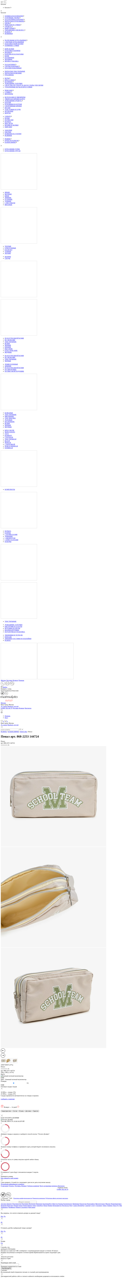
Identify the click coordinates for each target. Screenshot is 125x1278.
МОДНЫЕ (8, 194)
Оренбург (40, 1205)
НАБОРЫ (8, 541)
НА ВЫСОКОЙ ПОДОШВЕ (14, 371)
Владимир (25, 1204)
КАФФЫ (8, 533)
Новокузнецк (18, 1205)
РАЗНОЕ (8, 640)
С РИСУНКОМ (10, 203)
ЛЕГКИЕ (8, 253)
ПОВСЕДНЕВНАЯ (11, 446)
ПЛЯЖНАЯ (9, 448)
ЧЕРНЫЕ (8, 345)
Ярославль (31, 1207)
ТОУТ (7, 434)
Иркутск (55, 1204)
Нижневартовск (116, 1204)
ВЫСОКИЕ (9, 349)
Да (4, 1216)
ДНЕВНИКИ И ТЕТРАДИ (14, 635)
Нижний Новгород (7, 1205)
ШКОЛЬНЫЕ (9, 416)
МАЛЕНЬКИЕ (10, 422)
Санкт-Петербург (79, 1205)
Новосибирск (27, 1205)
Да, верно (4, 706)
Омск (34, 1205)
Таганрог (99, 1205)
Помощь (21, 680)
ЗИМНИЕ (8, 197)
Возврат (15, 680)
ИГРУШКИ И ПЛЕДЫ (12, 628)
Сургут (93, 1205)
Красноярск (91, 1204)
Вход (6, 718)
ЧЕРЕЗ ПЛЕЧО (10, 432)
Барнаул (9, 1204)
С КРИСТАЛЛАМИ (11, 540)
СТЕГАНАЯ (9, 437)
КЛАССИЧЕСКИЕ (11, 350)
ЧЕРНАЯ (8, 442)
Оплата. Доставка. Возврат (18, 1186)
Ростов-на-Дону (67, 1205)
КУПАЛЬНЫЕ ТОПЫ (12, 149)
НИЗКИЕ (8, 347)
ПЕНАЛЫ (8, 637)
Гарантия (35, 1111)
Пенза (45, 1205)
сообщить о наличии (8, 1099)
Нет (2, 1216)
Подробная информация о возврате (12, 1184)
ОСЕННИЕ (8, 199)
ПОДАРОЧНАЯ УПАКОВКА (15, 632)
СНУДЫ (7, 258)
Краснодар (83, 1204)
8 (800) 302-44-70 (6, 708)
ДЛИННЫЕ (9, 536)
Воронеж (39, 1204)
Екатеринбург (47, 1204)
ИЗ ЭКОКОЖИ (10, 340)
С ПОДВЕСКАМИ (11, 534)
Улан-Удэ (116, 1205)
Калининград (67, 1204)
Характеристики (6, 1111)
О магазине (4, 1186)
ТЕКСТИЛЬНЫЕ (10, 342)
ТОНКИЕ (8, 201)
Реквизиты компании (39, 1198)
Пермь (50, 1205)
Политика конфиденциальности (22, 1198)
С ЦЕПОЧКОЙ (10, 444)
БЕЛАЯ (7, 441)
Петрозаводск (57, 1205)
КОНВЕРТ (8, 435)
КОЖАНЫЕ (9, 413)
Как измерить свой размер (9, 1178)
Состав (15, 1111)
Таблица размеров (33, 1186)
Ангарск (3, 1204)
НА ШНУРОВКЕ (10, 369)
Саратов (87, 1205)
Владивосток (16, 1204)
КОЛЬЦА (8, 531)
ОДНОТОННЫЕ (10, 248)
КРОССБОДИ (9, 430)
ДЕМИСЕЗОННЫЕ (11, 364)
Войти (5, 687)
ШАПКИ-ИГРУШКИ (12, 630)
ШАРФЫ (8, 256)
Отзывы (21, 1111)
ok (1, 1222)
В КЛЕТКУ (8, 250)
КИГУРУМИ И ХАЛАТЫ (13, 626)
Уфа (120, 1205)
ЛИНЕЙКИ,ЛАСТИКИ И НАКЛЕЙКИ (18, 638)
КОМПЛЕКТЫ (10, 489)
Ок (2, 1243)
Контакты (28, 708)
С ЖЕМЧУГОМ (10, 538)
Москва (3, 680)
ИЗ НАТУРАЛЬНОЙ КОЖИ (14, 338)
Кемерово (76, 1204)
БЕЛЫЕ (7, 343)
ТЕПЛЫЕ (8, 246)
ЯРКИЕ (7, 192)
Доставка (9, 680)
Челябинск (11, 1207)
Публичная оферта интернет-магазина (57, 1198)
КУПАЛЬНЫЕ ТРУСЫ (12, 151)
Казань (60, 1204)
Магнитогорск (100, 1204)
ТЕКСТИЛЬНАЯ (10, 439)
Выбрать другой (13, 706)
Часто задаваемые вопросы (49, 1186)
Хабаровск (4, 1207)
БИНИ (7, 196)
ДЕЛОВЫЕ (8, 420)
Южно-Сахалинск (22, 1207)
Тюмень (109, 1205)
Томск (105, 1205)
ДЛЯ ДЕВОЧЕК (10, 418)
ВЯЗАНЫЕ (8, 205)
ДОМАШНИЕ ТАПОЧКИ (13, 625)
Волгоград (32, 1204)
